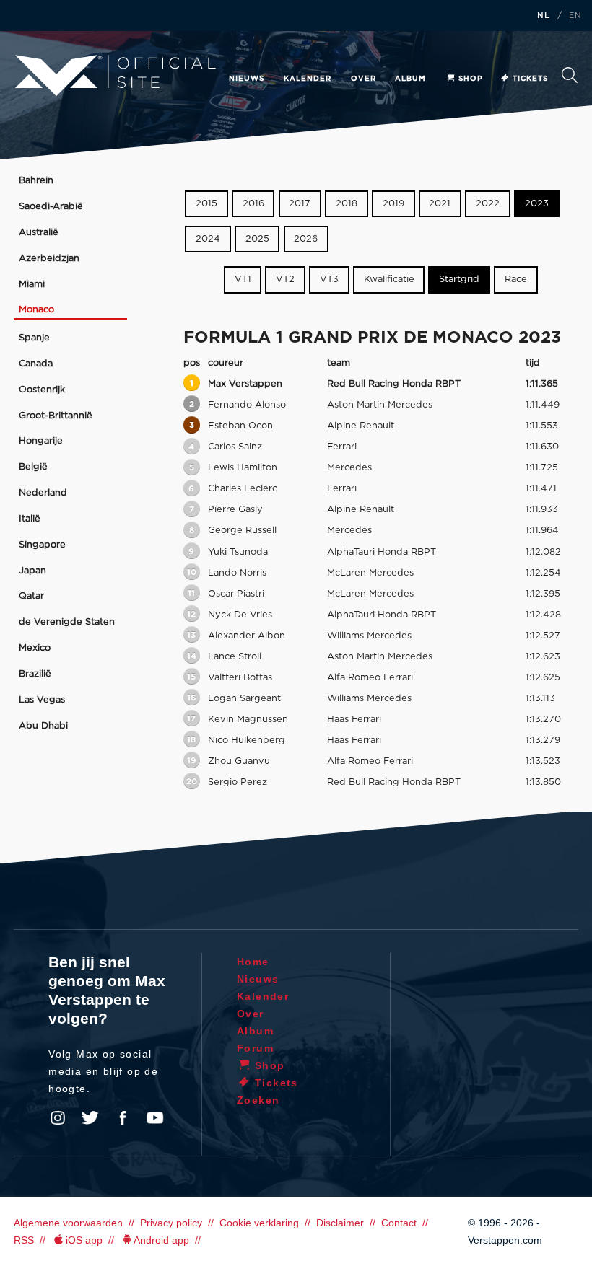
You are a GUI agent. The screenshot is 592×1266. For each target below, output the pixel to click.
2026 (306, 239)
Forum (255, 1048)
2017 (299, 203)
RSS (24, 1240)
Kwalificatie (389, 280)
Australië (38, 232)
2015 (206, 203)
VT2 (285, 280)
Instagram (57, 1118)
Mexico (35, 648)
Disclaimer (340, 1222)
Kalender (307, 78)
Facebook (122, 1118)
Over (363, 78)
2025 (257, 239)
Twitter (90, 1118)
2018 (346, 203)
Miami (32, 284)
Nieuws (246, 78)
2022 (488, 203)
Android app (161, 1240)
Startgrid (459, 280)
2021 (439, 203)
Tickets (530, 78)
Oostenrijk (42, 390)
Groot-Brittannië (55, 416)
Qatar (31, 596)
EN (575, 15)
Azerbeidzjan (49, 258)
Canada (36, 364)
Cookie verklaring (259, 1222)
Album (410, 78)
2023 (537, 203)
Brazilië (35, 674)
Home (253, 961)
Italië (29, 519)
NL (543, 15)
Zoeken (570, 79)
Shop (470, 78)
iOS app (84, 1240)
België (33, 467)
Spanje (34, 338)
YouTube (155, 1118)
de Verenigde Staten (67, 622)
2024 (208, 239)
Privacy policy (171, 1222)
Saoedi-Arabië (51, 206)
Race (516, 280)
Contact (399, 1222)
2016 (253, 203)
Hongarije (41, 441)
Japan (32, 571)
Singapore (42, 545)
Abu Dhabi (43, 726)
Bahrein (36, 180)
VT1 (243, 280)
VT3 (329, 280)
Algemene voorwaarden (68, 1222)
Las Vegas (42, 700)
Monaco (36, 310)
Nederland (43, 493)
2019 (393, 203)
